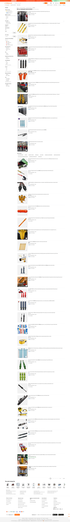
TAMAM (14, 32)
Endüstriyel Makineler (22, 7)
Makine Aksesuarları (28, 7)
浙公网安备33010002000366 (48, 520)
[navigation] (10, 243)
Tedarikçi (33, 14)
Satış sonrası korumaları (21, 504)
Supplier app (33, 514)
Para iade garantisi (20, 501)
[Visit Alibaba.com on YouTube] (60, 509)
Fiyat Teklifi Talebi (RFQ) (33, 502)
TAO (41, 518)
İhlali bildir (43, 507)
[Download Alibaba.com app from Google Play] (61, 515)
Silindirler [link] (34, 7)
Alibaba (18, 7)
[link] (69, 514)
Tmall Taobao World (31, 518)
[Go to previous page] (49, 478)
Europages (46, 518)
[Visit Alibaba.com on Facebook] (54, 509)
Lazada (35, 518)
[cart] (53, 3)
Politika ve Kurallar (20, 507)
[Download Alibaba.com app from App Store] (55, 515)
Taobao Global (38, 518)
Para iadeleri (43, 504)
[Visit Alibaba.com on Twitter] (57, 509)
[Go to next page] (62, 478)
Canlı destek (43, 501)
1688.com (26, 518)
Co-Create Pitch (8, 501)
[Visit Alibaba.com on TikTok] (62, 509)
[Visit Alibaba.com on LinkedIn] (55, 509)
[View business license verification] (42, 520)
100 (60, 478)
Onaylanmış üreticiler (32, 500)
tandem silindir (40, 156)
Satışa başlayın (55, 501)
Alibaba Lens (10, 514)
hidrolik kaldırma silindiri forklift (33, 156)
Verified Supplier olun (56, 504)
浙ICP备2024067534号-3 (55, 520)
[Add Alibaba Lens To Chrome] (17, 515)
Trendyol (44, 518)
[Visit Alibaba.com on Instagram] (58, 509)
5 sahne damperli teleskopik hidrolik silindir (23, 156)
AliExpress (23, 518)
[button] (43, 3)
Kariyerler (7, 504)
